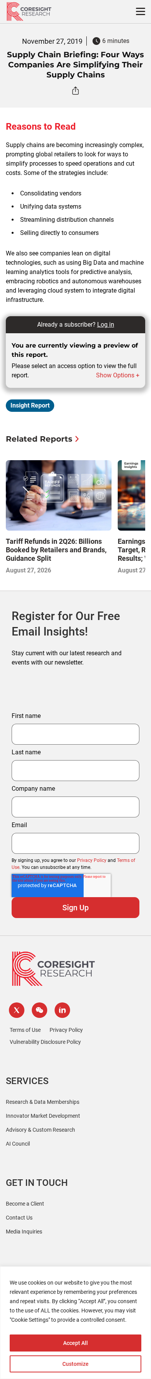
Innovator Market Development (43, 1116)
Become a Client (25, 1204)
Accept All (75, 1343)
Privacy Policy (91, 860)
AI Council (18, 1144)
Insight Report (30, 405)
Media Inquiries (24, 1231)
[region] (75, 1322)
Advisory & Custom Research (40, 1130)
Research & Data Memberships (42, 1102)
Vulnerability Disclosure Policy (45, 1042)
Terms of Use (25, 1030)
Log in (105, 324)
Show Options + (117, 375)
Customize (75, 1364)
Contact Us (19, 1218)
